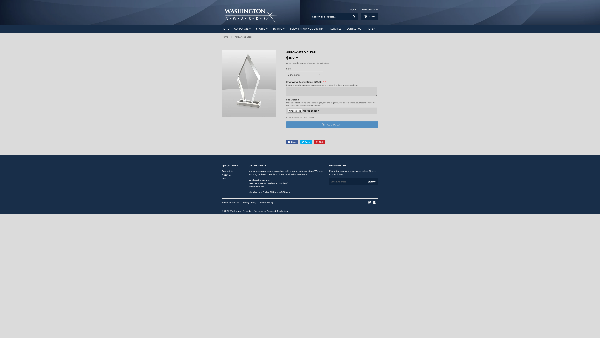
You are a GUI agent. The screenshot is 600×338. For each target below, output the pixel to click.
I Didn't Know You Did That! (307, 28)
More (370, 28)
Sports (261, 28)
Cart (371, 16)
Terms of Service (230, 202)
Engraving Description (304, 82)
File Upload (292, 99)
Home (225, 28)
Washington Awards (240, 211)
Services (335, 28)
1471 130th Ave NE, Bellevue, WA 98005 (269, 183)
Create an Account (369, 9)
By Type (278, 28)
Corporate (241, 28)
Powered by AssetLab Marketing (271, 211)
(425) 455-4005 (256, 186)
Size (288, 68)
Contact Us (354, 28)
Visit (224, 178)
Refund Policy (266, 202)
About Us (227, 175)
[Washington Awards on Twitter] (369, 203)
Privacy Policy (249, 202)
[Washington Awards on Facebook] (375, 203)
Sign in (353, 9)
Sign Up (372, 182)
